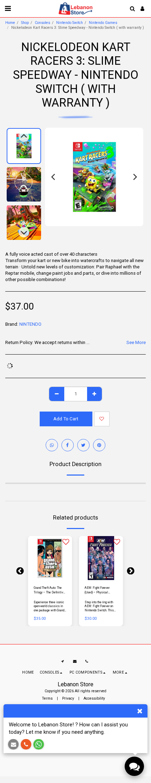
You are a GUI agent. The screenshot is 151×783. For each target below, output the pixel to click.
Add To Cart (51, 578)
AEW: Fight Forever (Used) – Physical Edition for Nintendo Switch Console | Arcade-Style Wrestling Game (101, 590)
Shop (25, 22)
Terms (47, 698)
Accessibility (94, 698)
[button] (8, 8)
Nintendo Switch (69, 22)
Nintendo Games (103, 22)
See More (136, 342)
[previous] (53, 177)
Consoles (42, 22)
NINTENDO (30, 324)
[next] (134, 177)
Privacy (68, 698)
